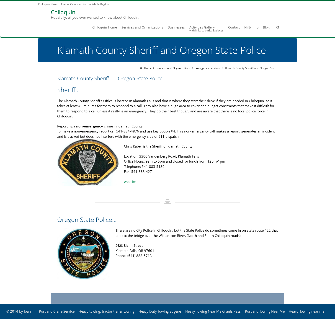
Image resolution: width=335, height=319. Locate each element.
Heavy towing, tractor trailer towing (106, 311)
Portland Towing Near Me (265, 311)
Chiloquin (63, 12)
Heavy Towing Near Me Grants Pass (213, 311)
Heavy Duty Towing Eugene (160, 311)
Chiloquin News (48, 4)
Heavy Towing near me (306, 311)
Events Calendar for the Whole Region (85, 4)
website (130, 181)
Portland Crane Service (57, 311)
